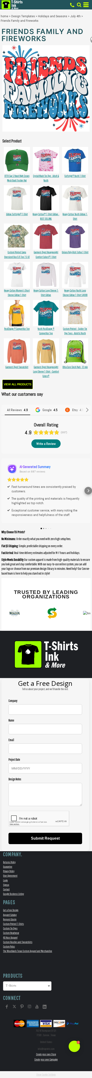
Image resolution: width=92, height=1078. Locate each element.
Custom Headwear (11, 932)
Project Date (14, 759)
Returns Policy (9, 862)
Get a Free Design (10, 910)
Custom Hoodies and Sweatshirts (17, 942)
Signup (6, 884)
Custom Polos (9, 946)
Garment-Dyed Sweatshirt (16, 367)
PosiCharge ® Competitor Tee (17, 328)
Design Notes (14, 779)
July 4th (75, 16)
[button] (79, 4)
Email (11, 740)
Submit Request (45, 838)
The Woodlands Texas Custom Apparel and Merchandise (27, 951)
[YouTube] (37, 1006)
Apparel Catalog (10, 914)
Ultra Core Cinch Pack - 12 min (75, 367)
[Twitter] (14, 1006)
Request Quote (10, 919)
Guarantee (7, 866)
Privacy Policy (8, 871)
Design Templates (23, 16)
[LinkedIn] (44, 1006)
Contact (6, 889)
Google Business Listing (13, 893)
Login (5, 880)
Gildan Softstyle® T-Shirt (17, 214)
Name (11, 720)
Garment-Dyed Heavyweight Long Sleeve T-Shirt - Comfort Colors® (46, 371)
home (4, 16)
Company (12, 701)
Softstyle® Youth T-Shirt (75, 175)
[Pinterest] (22, 1006)
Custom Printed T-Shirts (13, 923)
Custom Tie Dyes (10, 928)
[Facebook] (7, 1006)
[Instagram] (29, 1006)
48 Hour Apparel (10, 937)
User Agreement (10, 875)
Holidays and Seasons (52, 16)
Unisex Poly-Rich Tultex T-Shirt (75, 252)
